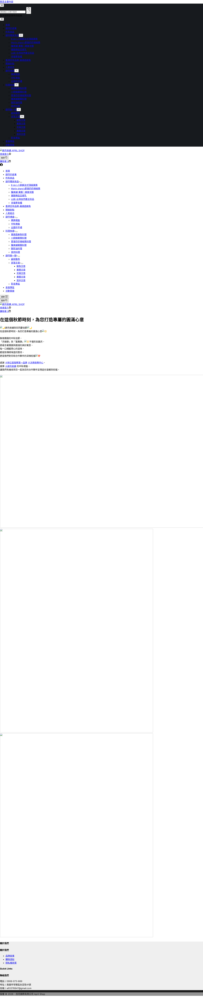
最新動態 (15, 259)
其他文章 (21, 280)
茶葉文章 (21, 273)
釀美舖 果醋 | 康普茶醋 (22, 192)
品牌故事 (10, 955)
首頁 (8, 171)
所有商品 (10, 178)
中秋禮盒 (15, 223)
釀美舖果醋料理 (19, 245)
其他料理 (15, 252)
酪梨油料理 (16, 248)
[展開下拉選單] (21, 182)
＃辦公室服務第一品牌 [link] (16, 362)
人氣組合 (10, 213)
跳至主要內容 (6, 1)
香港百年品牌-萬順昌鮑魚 (18, 206)
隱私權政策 (11, 962)
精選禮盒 (15, 220)
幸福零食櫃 (16, 202)
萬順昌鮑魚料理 (19, 234)
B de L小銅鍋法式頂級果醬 (24, 185)
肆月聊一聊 (11, 255)
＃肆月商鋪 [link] (10, 366)
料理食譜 (10, 231)
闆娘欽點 (10, 209)
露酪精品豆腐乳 (19, 195)
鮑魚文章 (21, 266)
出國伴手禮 (16, 227)
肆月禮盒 (10, 216)
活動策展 (10, 290)
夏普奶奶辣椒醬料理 (21, 241)
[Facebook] (1, 165)
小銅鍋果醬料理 (19, 238)
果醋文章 (21, 276)
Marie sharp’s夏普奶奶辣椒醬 (25, 188)
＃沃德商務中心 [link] (35, 362)
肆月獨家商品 (12, 181)
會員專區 (10, 287)
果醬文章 (21, 269)
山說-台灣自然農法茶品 (22, 199)
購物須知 (10, 959)
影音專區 (15, 283)
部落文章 (15, 262)
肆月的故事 (11, 174)
